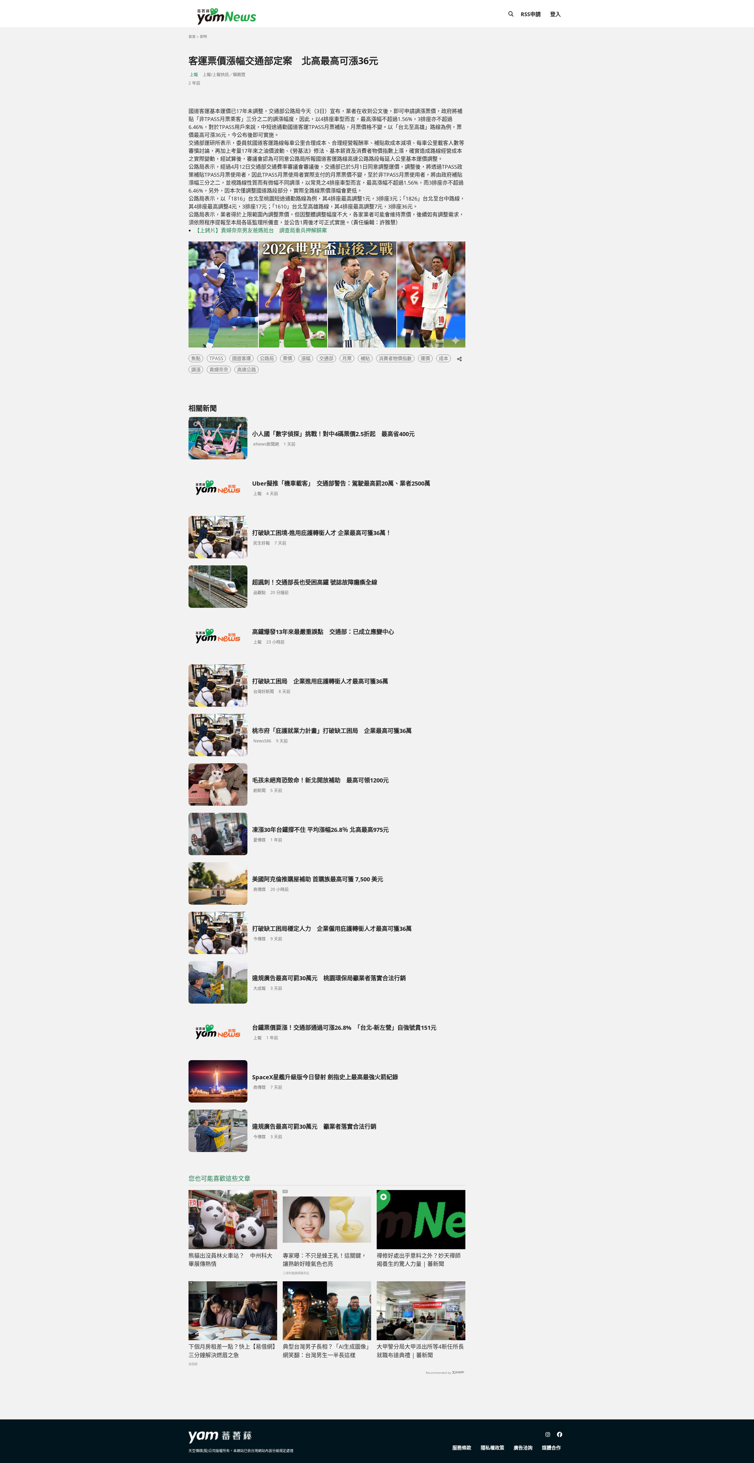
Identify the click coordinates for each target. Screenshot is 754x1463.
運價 (425, 358)
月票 (347, 358)
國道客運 (241, 358)
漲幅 (305, 358)
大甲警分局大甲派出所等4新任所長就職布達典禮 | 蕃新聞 (420, 1351)
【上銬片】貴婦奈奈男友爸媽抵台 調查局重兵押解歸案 (260, 230)
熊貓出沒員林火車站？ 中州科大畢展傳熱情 (230, 1260)
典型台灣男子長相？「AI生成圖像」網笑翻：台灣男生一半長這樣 (326, 1351)
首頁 (192, 36)
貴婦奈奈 (218, 369)
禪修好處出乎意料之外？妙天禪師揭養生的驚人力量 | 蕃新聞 (419, 1260)
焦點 (196, 358)
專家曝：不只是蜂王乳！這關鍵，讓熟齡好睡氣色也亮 (325, 1260)
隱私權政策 (492, 1447)
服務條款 (461, 1447)
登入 (555, 14)
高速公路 (246, 369)
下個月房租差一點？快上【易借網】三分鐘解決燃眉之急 (231, 1351)
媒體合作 (551, 1447)
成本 (443, 358)
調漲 (196, 369)
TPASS (216, 358)
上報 (194, 74)
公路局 (267, 358)
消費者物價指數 (395, 358)
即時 (203, 36)
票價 (287, 358)
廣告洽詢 (523, 1447)
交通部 (326, 358)
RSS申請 (531, 14)
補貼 (365, 358)
